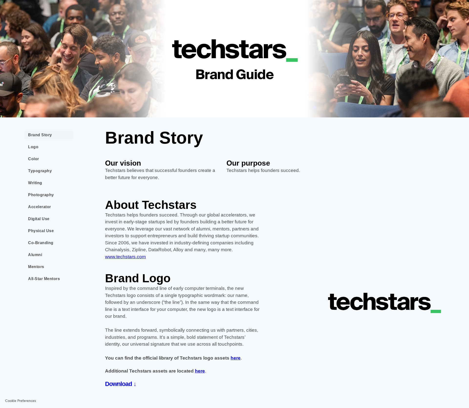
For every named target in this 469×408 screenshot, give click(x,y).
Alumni (35, 255)
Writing (35, 183)
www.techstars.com (125, 256)
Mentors (36, 267)
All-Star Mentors (44, 279)
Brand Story (40, 135)
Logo (33, 147)
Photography (41, 195)
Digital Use (39, 219)
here (236, 358)
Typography (40, 171)
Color (33, 159)
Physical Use (41, 231)
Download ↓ (120, 383)
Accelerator (39, 207)
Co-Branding (40, 243)
